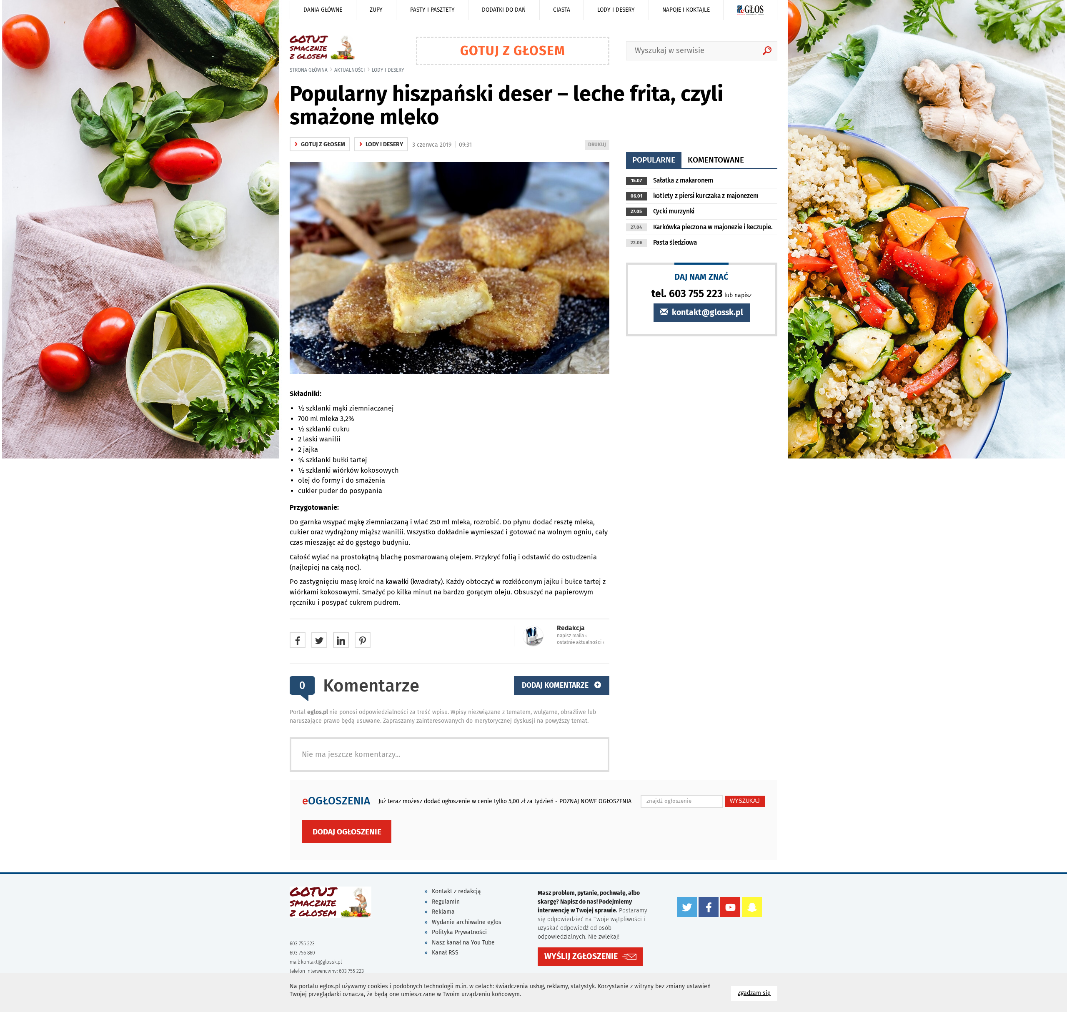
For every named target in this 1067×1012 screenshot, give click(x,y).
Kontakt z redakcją (456, 891)
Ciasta (561, 9)
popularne (653, 160)
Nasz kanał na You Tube (463, 942)
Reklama (443, 911)
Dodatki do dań (504, 9)
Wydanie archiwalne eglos (466, 922)
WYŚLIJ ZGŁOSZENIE (581, 956)
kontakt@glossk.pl (706, 312)
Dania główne (322, 9)
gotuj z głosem (320, 144)
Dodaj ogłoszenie (347, 832)
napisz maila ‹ (572, 636)
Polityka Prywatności (459, 932)
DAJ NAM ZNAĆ (701, 276)
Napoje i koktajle (686, 9)
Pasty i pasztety (432, 9)
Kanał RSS (445, 952)
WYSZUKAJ (745, 801)
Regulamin (446, 901)
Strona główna (309, 70)
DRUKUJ (598, 145)
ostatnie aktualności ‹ (580, 642)
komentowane (716, 160)
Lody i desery (616, 9)
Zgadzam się (757, 993)
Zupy (376, 9)
